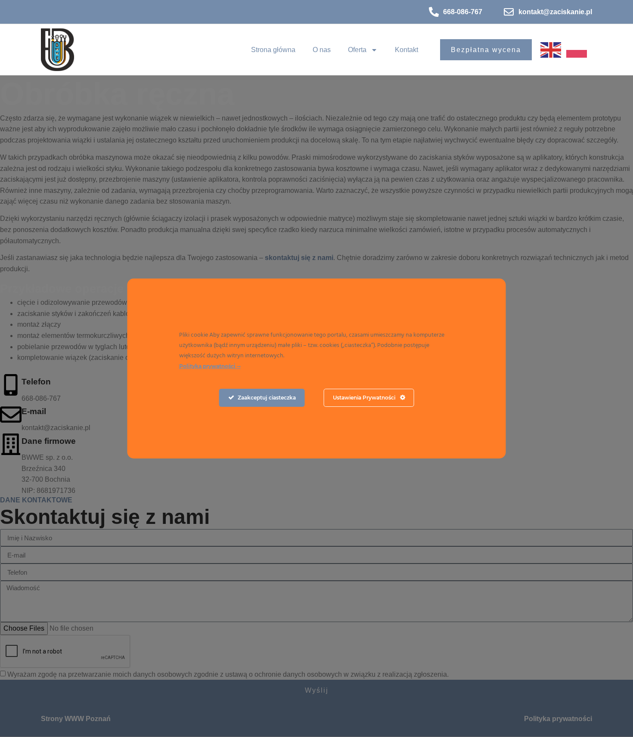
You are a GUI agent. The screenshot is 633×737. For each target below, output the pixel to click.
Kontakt (406, 49)
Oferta (357, 49)
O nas (322, 49)
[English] (553, 49)
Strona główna (273, 49)
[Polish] (579, 49)
